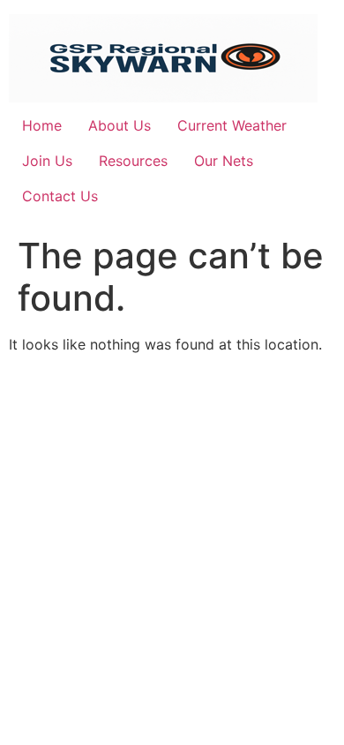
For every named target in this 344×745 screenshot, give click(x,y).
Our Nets (223, 160)
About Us (119, 125)
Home (42, 125)
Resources (133, 160)
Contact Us (60, 196)
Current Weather (232, 125)
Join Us (47, 160)
